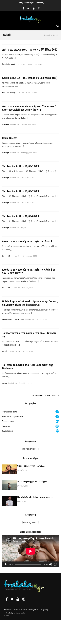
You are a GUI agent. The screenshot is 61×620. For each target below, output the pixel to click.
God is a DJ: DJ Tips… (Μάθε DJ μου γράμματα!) (29, 78)
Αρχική (20, 3)
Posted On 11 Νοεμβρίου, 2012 (29, 64)
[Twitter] (12, 599)
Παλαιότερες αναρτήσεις (44, 395)
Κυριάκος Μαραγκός (9, 93)
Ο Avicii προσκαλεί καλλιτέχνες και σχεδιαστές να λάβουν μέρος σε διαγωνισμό (30, 303)
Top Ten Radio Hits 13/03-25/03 (20, 191)
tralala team (18, 610)
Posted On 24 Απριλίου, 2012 (21, 351)
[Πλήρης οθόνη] (55, 564)
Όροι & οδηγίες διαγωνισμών (15, 613)
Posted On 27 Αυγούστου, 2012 (23, 124)
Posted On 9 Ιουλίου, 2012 (22, 288)
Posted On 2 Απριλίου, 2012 (22, 228)
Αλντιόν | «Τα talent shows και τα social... (35, 497)
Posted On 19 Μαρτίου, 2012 (22, 178)
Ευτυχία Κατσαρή (8, 64)
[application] (30, 551)
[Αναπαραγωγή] (5, 564)
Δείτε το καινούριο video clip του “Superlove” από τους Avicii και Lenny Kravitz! (29, 108)
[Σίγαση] (50, 564)
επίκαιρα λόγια (8, 421)
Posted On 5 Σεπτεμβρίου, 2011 (23, 153)
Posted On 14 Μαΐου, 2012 (36, 319)
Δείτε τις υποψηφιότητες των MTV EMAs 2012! (30, 49)
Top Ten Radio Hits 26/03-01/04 (20, 216)
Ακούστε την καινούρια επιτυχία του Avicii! (27, 241)
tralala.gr (5, 124)
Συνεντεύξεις (29, 3)
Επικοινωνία (8, 610)
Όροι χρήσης (43, 610)
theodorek (6, 256)
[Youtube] (34, 8)
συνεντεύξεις (7, 431)
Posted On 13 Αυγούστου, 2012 (24, 256)
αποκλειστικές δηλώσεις (12, 416)
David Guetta (9, 138)
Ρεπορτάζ (40, 3)
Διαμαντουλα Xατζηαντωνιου (13, 319)
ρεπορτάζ (6, 426)
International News (9, 412)
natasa (4, 383)
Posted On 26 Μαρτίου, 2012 (22, 203)
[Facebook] (7, 599)
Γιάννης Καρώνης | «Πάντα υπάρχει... (32, 481)
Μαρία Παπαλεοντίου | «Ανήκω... (31, 466)
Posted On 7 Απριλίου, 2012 (20, 383)
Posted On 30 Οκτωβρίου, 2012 (32, 92)
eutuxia (4, 351)
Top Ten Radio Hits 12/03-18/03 (20, 166)
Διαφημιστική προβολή (30, 610)
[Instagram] (39, 8)
